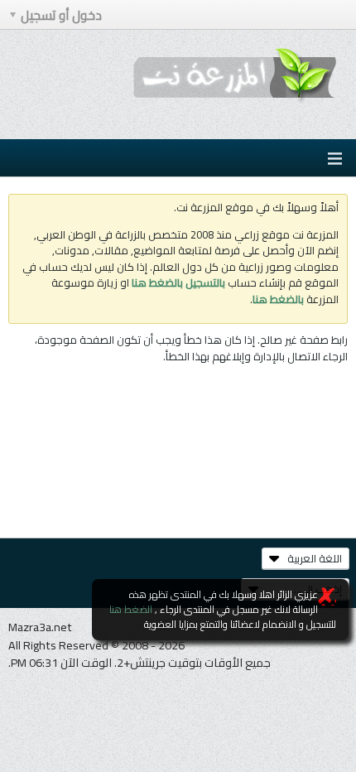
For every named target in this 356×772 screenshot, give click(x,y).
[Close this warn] (327, 596)
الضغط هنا (130, 609)
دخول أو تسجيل (61, 15)
